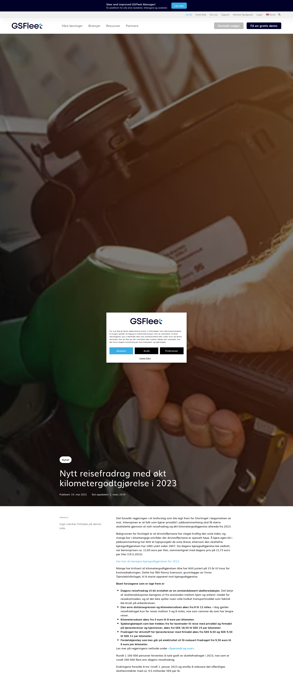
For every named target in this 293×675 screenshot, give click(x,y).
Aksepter (121, 350)
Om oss (214, 14)
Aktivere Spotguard (243, 14)
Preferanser (171, 350)
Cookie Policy (145, 358)
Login (259, 14)
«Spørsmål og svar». (181, 648)
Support (225, 14)
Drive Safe (201, 14)
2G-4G (189, 14)
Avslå (146, 350)
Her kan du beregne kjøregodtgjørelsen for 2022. (148, 561)
